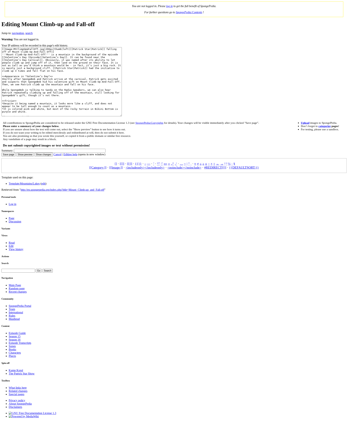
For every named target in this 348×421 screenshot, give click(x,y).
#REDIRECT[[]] (215, 167)
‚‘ (176, 163)
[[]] (122, 163)
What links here (18, 387)
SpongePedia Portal (20, 305)
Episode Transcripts (20, 342)
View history (16, 249)
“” (158, 163)
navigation (18, 33)
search (29, 33)
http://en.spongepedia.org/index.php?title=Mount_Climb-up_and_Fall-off (62, 189)
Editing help (70, 154)
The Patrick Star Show (22, 373)
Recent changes (18, 291)
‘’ (162, 163)
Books (12, 349)
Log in (12, 204)
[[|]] (129, 163)
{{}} (138, 163)
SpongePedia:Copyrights (149, 122)
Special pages (16, 394)
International (16, 312)
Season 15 (14, 336)
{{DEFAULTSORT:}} (244, 167)
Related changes (18, 391)
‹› (169, 163)
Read (12, 242)
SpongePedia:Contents (189, 12)
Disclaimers (15, 406)
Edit (11, 246)
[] (116, 163)
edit (43, 183)
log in (169, 6)
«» (165, 163)
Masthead (14, 318)
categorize (324, 126)
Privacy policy (17, 400)
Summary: (7, 150)
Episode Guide (17, 333)
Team (12, 309)
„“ (172, 163)
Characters (15, 352)
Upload (305, 122)
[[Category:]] (97, 167)
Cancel (57, 154)
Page (11, 218)
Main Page (15, 285)
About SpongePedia (20, 403)
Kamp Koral (16, 370)
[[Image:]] (116, 167)
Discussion (15, 221)
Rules (12, 315)
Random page (17, 288)
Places (12, 355)
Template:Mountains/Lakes (24, 183)
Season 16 (14, 339)
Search (5, 263)
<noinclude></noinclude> (184, 167)
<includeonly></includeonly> (145, 167)
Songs (12, 346)
